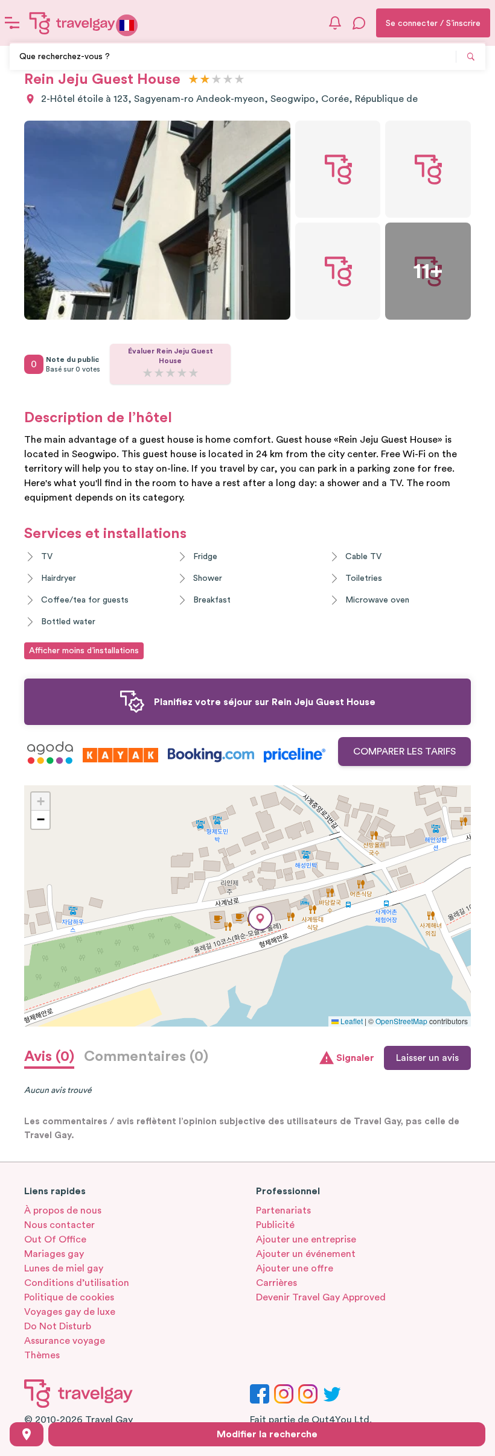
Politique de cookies (69, 1297)
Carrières (276, 1283)
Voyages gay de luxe (69, 1312)
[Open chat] (359, 23)
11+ (428, 271)
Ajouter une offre (294, 1268)
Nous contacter (59, 1225)
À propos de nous (62, 1210)
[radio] (193, 80)
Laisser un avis (427, 1058)
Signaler (355, 1058)
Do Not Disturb (57, 1326)
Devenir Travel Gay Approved (321, 1297)
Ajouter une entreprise (306, 1239)
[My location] (26, 1434)
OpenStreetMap (401, 1021)
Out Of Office (55, 1239)
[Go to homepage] (72, 23)
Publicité (275, 1225)
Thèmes (42, 1355)
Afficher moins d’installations (84, 651)
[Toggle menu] (12, 23)
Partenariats (283, 1210)
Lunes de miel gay (63, 1268)
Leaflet (351, 1021)
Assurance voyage (64, 1341)
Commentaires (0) (146, 1056)
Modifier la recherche (267, 1434)
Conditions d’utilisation (76, 1283)
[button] (260, 918)
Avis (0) (49, 1056)
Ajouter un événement (306, 1254)
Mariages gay (54, 1254)
